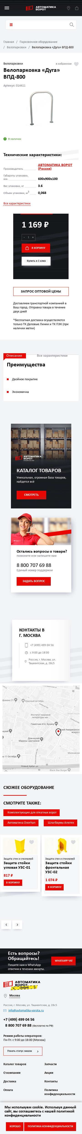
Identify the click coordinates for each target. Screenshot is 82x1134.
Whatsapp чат (64, 961)
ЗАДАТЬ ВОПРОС (34, 581)
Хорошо (15, 1126)
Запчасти (50, 1064)
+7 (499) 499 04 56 (42, 645)
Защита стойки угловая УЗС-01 (17, 865)
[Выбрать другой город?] (69, 8)
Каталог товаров (11, 24)
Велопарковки (16, 47)
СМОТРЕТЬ (31, 495)
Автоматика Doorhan (21, 823)
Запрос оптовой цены (41, 291)
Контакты (51, 1081)
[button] (6, 924)
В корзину (38, 248)
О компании (11, 1073)
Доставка (9, 1081)
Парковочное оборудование (38, 42)
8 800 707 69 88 (34, 565)
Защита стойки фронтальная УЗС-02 (58, 867)
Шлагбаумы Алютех (61, 823)
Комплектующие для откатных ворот (32, 812)
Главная (8, 42)
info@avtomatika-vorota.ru (26, 1010)
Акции (48, 1073)
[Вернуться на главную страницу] (41, 8)
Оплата (8, 1090)
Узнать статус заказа (19, 1051)
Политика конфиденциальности (59, 1092)
